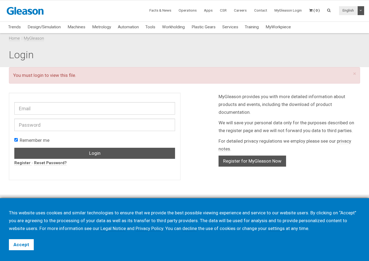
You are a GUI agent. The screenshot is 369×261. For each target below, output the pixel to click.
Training (252, 27)
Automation (128, 27)
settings (276, 228)
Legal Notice (113, 228)
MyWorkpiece (278, 27)
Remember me (34, 140)
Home (14, 38)
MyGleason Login (288, 10)
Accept (21, 244)
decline (189, 228)
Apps (208, 10)
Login (94, 153)
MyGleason (34, 38)
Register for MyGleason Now (252, 161)
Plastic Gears (204, 27)
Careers (240, 10)
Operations (188, 10)
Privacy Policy (149, 228)
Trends (14, 27)
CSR (223, 10)
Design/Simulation (44, 27)
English (348, 10)
